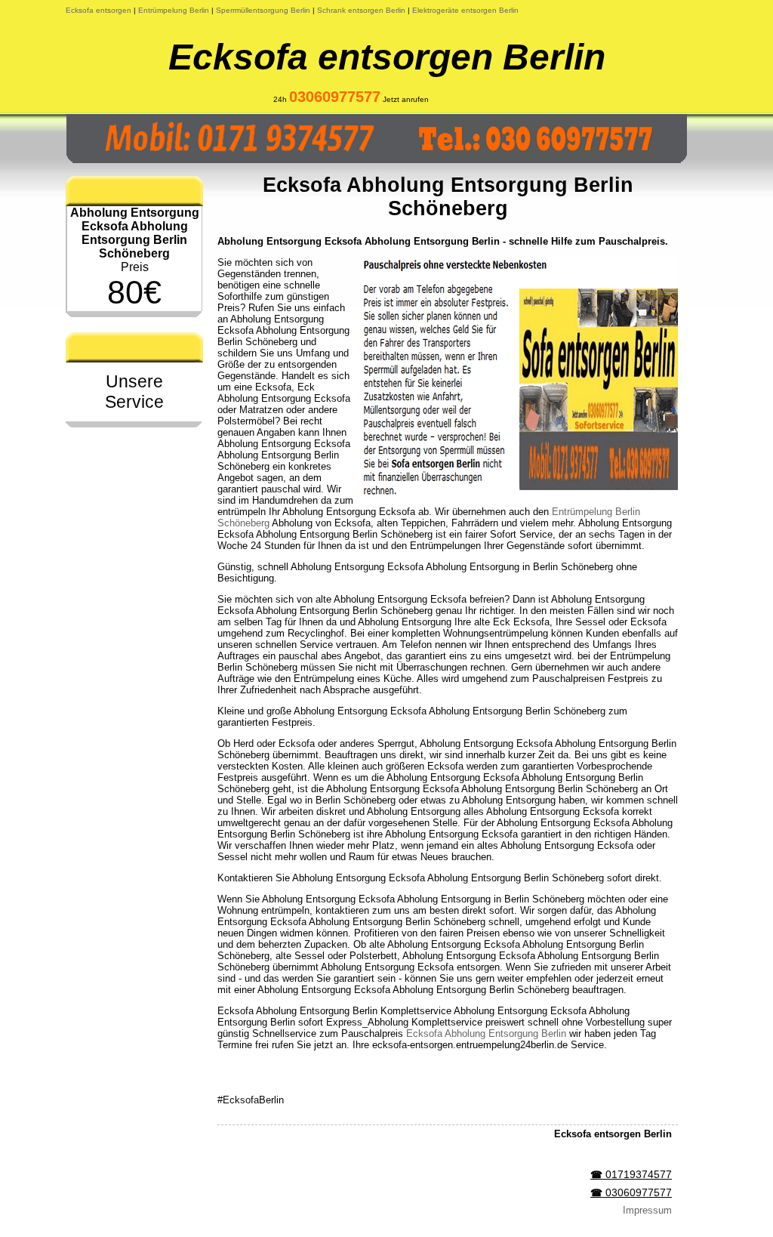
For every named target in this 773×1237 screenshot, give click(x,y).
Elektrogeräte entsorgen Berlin (465, 10)
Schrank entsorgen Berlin (361, 10)
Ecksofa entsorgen (98, 10)
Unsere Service (134, 392)
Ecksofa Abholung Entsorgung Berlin (486, 1033)
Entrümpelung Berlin (173, 10)
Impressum (647, 1210)
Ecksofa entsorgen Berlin (386, 57)
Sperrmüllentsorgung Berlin (263, 10)
